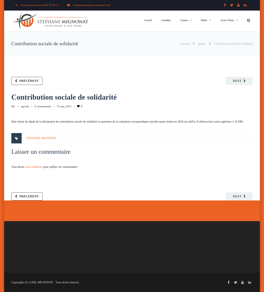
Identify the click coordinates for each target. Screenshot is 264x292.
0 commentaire (43, 106)
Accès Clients (227, 20)
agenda (202, 43)
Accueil (148, 20)
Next (237, 80)
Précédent (29, 80)
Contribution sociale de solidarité (64, 97)
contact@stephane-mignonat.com (91, 5)
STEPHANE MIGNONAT (41, 138)
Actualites (166, 20)
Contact (184, 20)
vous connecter (33, 166)
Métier (204, 20)
